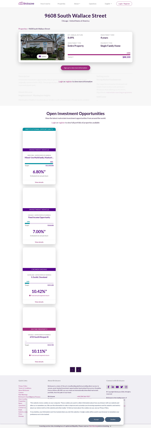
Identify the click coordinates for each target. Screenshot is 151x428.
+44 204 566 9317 (83, 396)
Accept (96, 419)
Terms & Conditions (24, 388)
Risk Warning (93, 426)
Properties (61, 4)
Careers (21, 392)
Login (61, 81)
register (69, 81)
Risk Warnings (23, 394)
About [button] (76, 4)
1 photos (43, 56)
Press (20, 414)
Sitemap (21, 416)
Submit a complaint (24, 412)
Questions (92, 4)
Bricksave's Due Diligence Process (29, 397)
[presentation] (72, 369)
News (20, 403)
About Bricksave (23, 390)
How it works (45, 4)
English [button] (107, 4)
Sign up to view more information (75, 68)
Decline (113, 419)
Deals (20, 410)
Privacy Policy (22, 386)
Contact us (22, 407)
